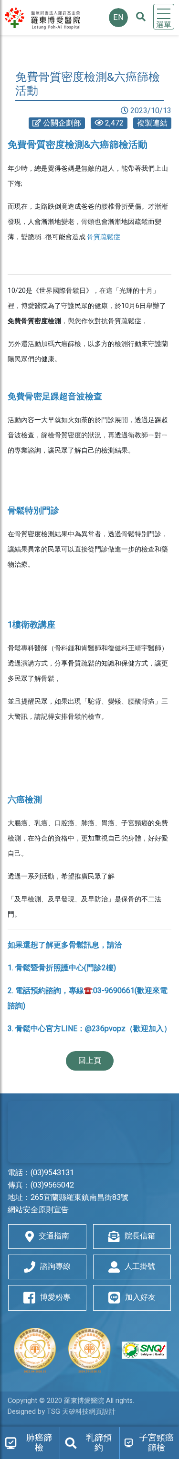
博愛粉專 (55, 1297)
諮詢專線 (55, 1266)
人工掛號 (140, 1266)
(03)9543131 (52, 1173)
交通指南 (54, 1236)
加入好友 (140, 1297)
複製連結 (152, 123)
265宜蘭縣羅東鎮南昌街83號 (79, 1197)
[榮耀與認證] (89, 1350)
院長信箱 (140, 1236)
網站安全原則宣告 (38, 1210)
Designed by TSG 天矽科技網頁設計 (62, 1412)
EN (118, 17)
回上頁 (89, 1060)
